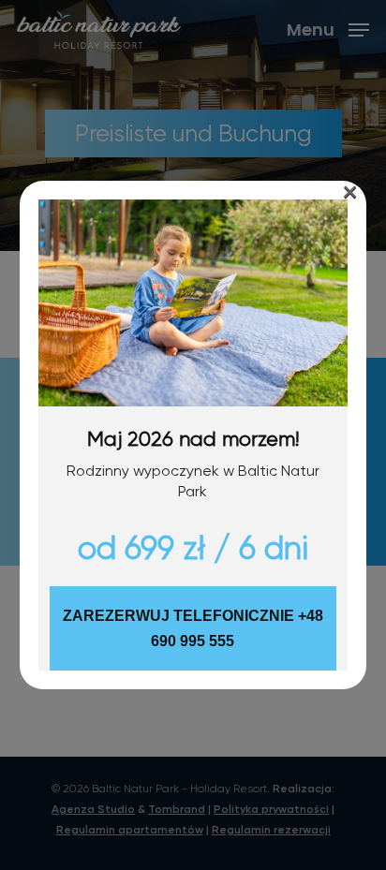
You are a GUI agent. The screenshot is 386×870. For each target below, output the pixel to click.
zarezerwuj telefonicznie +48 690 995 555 (193, 628)
